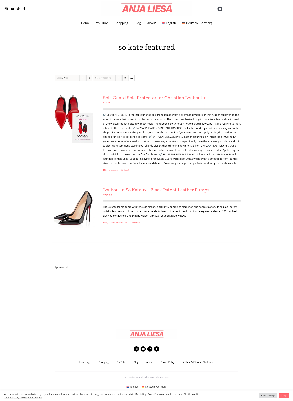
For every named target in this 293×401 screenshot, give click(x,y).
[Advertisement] (146, 293)
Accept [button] (284, 395)
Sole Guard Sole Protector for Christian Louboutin (155, 98)
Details (127, 170)
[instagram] (6, 8)
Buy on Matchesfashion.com (117, 222)
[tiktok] (18, 8)
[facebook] (24, 8)
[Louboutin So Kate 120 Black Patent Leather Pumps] (73, 211)
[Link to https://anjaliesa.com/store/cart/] (219, 9)
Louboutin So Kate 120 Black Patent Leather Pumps (156, 190)
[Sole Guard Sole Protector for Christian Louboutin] (73, 119)
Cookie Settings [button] (268, 395)
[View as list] (131, 78)
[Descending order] (89, 78)
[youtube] (12, 8)
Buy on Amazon (111, 170)
